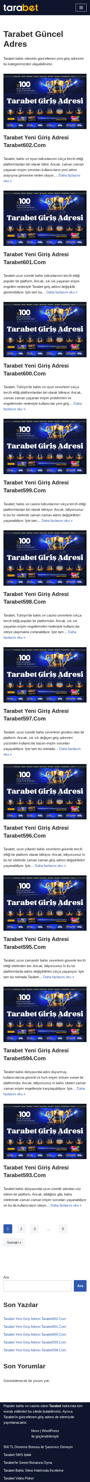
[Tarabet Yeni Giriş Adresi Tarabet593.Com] (45, 1131)
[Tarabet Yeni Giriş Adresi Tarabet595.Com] (45, 903)
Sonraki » (14, 1242)
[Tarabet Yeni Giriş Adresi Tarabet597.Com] (45, 675)
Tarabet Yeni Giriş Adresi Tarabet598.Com (34, 1350)
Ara (6, 1277)
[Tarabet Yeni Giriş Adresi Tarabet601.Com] (45, 218)
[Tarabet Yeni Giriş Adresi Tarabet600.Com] (45, 329)
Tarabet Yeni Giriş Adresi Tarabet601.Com (34, 1326)
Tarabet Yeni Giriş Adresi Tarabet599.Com (34, 1342)
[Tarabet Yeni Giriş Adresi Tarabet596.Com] (45, 791)
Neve (35, 1431)
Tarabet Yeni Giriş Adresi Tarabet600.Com (34, 1334)
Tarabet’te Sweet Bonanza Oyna (27, 1462)
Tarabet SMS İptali (17, 1455)
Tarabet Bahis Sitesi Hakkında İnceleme (33, 1470)
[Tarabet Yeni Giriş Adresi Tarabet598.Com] (45, 558)
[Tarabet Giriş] (20, 7)
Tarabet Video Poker (18, 1478)
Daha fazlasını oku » (61, 292)
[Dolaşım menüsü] (81, 8)
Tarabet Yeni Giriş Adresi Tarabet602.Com (34, 1319)
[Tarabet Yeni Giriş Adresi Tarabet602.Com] (45, 101)
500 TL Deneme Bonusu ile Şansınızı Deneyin (38, 1447)
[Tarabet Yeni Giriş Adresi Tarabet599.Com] (45, 446)
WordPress (50, 1431)
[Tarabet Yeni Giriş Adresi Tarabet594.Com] (45, 1014)
